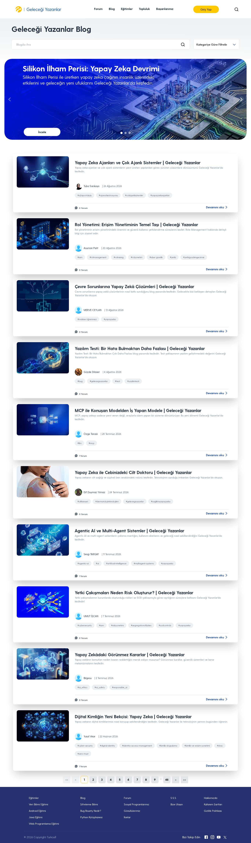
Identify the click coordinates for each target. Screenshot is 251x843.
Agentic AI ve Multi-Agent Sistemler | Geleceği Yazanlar (129, 530)
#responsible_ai (119, 687)
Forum (98, 8)
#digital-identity (107, 745)
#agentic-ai (83, 563)
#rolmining (118, 257)
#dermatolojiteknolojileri (107, 501)
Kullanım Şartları (213, 804)
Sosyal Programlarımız (136, 804)
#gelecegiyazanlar (99, 381)
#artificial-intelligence (116, 563)
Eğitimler (34, 797)
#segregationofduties (141, 625)
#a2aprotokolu (85, 195)
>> (184, 779)
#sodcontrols (165, 625)
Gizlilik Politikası (213, 810)
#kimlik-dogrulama (168, 745)
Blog (82, 797)
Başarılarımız (164, 8)
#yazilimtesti (133, 381)
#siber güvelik (156, 257)
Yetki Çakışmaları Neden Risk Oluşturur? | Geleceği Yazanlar (134, 592)
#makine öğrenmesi (87, 319)
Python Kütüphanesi (91, 817)
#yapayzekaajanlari (159, 195)
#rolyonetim (136, 257)
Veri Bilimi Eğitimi (38, 804)
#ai (97, 563)
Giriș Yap (206, 9)
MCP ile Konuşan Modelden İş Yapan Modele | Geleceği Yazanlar (138, 410)
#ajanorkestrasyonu (108, 195)
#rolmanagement (98, 257)
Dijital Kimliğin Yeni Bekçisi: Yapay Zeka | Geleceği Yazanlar (133, 716)
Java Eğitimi (35, 817)
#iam (80, 257)
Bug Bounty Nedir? (90, 810)
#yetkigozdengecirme (193, 257)
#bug (80, 381)
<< (66, 779)
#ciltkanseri (83, 501)
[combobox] (216, 44)
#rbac (220, 745)
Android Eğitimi (37, 810)
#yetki (173, 257)
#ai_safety (100, 687)
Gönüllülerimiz (132, 810)
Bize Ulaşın (177, 804)
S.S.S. (174, 797)
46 (166, 779)
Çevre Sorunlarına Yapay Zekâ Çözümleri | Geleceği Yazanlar (134, 286)
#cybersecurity (85, 625)
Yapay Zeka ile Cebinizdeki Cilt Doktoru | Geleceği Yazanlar (133, 472)
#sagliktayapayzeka (160, 501)
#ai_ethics (82, 687)
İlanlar (127, 817)
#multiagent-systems (144, 563)
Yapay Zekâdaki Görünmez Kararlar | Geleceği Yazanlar (130, 654)
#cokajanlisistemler (134, 195)
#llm (79, 443)
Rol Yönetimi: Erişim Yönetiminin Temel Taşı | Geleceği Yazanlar (136, 224)
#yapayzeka (110, 319)
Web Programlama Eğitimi (44, 823)
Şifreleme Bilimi (89, 804)
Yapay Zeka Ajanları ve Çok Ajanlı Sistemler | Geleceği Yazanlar (137, 162)
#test (117, 381)
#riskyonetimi (117, 625)
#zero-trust (83, 753)
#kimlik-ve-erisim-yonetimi (197, 745)
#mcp (91, 443)
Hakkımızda (210, 797)
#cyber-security (85, 745)
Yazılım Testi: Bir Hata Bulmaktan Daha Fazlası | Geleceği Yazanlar (140, 348)
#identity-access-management (137, 745)
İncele (42, 132)
